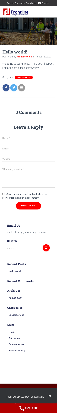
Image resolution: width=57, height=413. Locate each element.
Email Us (45, 3)
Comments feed (17, 344)
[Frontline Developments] (17, 12)
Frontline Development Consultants (21, 3)
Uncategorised (24, 77)
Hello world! (15, 271)
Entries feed (15, 338)
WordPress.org (17, 350)
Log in (12, 332)
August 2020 (15, 298)
